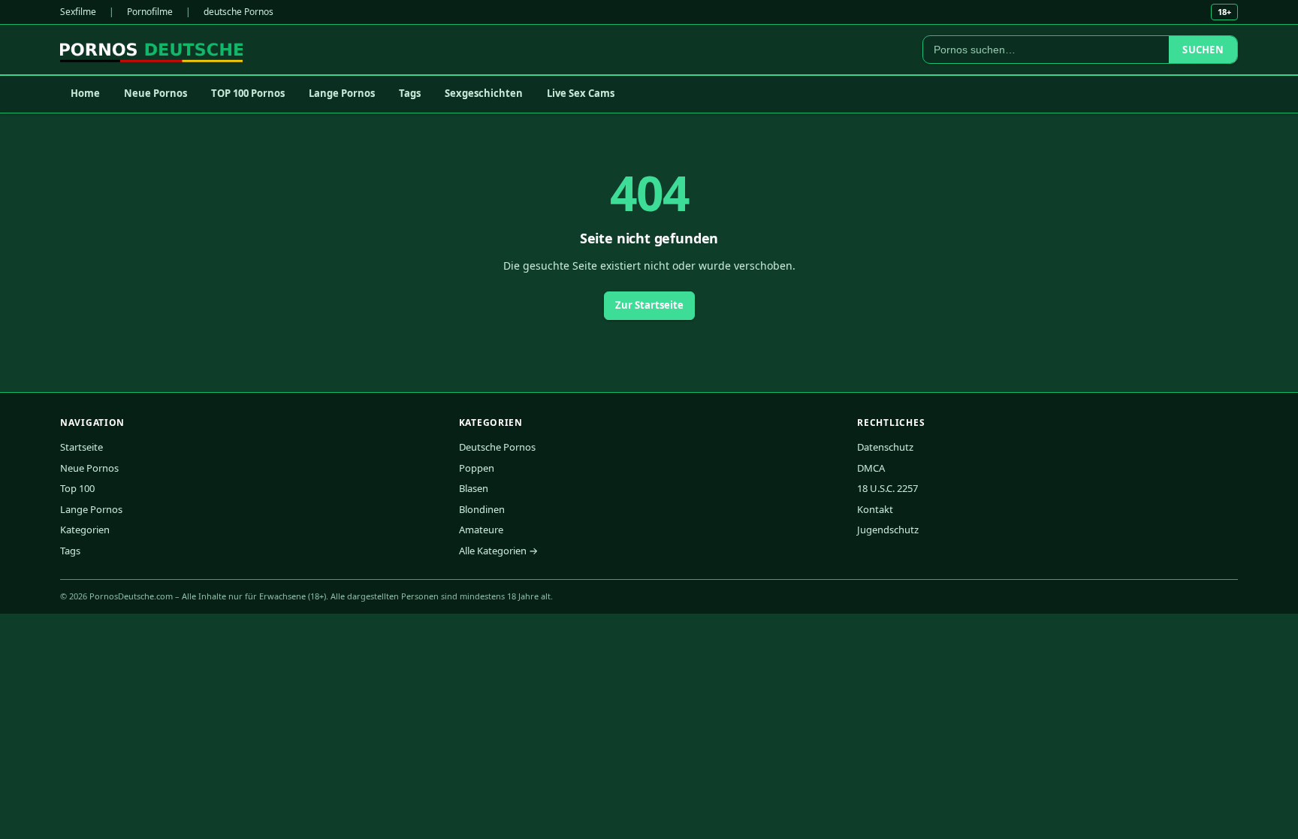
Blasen (473, 488)
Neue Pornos (155, 93)
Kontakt (875, 509)
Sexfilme (78, 11)
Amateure (481, 529)
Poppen (476, 468)
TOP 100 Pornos (248, 93)
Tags (410, 93)
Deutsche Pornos (497, 447)
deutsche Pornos (238, 11)
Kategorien (85, 529)
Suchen (1203, 49)
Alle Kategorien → (498, 550)
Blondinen (482, 509)
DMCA (871, 468)
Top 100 (77, 488)
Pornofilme (150, 11)
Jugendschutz (888, 529)
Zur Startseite (649, 305)
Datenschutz (885, 447)
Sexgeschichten (484, 93)
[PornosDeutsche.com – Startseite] (151, 49)
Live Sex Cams (580, 93)
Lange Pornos (342, 93)
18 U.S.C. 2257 (887, 488)
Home (85, 93)
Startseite (81, 447)
